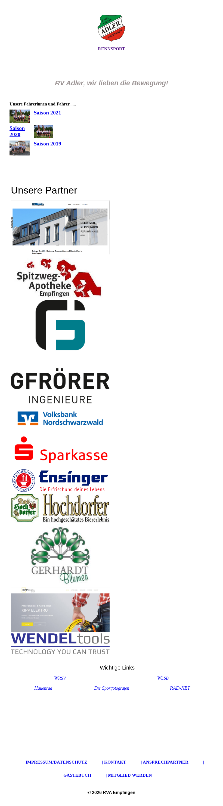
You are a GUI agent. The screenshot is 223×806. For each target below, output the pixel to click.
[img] (111, 28)
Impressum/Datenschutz (56, 762)
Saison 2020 (17, 131)
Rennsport (111, 48)
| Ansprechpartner (164, 762)
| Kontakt (113, 762)
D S (111, 688)
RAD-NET (180, 688)
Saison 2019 (47, 144)
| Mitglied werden (128, 775)
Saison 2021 (47, 113)
